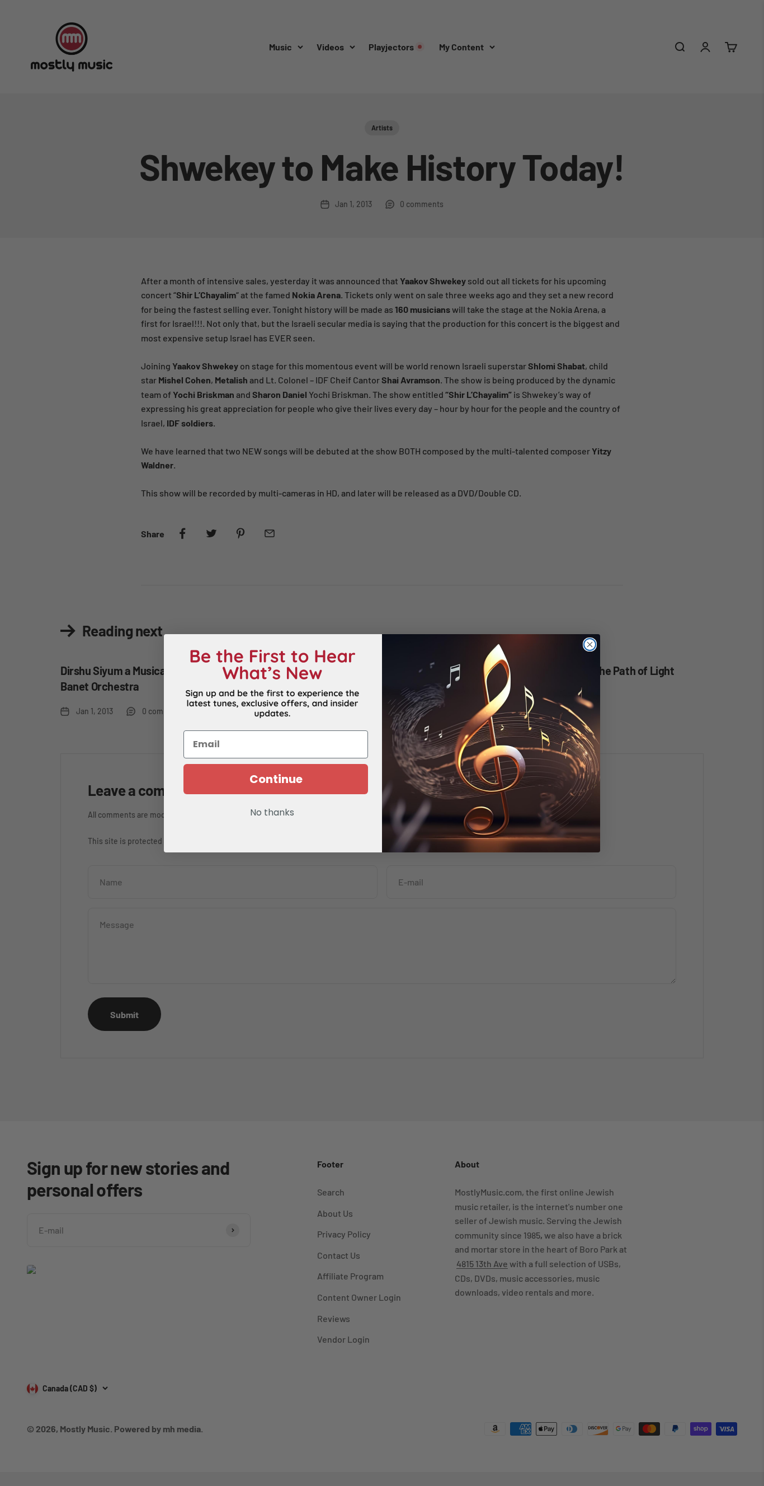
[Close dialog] (590, 644)
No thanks (272, 813)
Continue (276, 779)
